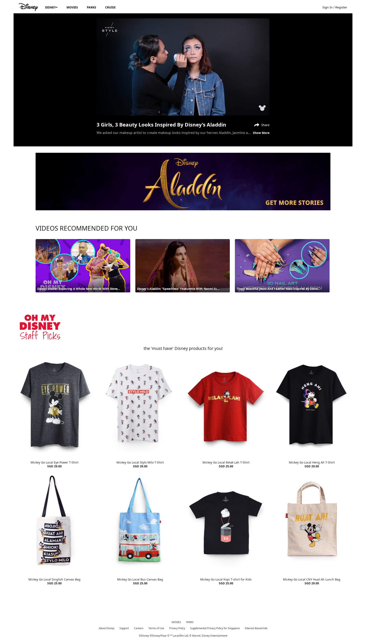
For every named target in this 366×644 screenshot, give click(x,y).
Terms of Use (156, 628)
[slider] (183, 104)
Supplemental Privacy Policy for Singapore (215, 628)
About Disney (106, 628)
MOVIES (176, 622)
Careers (138, 628)
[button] (336, 7)
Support (124, 628)
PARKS (190, 622)
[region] (183, 67)
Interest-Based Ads (256, 628)
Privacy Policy (177, 628)
